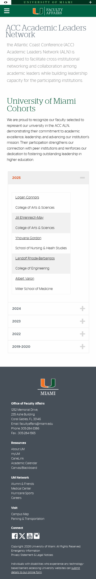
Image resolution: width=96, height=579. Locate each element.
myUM (15, 454)
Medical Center (21, 488)
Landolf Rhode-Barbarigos (35, 258)
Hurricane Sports (22, 493)
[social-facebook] (15, 536)
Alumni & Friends (22, 484)
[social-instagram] (37, 536)
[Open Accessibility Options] (5, 2)
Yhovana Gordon (28, 238)
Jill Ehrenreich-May (29, 217)
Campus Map (20, 514)
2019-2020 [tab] (21, 346)
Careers (16, 498)
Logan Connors (27, 197)
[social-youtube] (30, 536)
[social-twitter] (22, 535)
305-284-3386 (30, 428)
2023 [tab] (16, 321)
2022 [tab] (16, 334)
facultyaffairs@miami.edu (36, 423)
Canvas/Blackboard (24, 468)
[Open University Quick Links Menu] (90, 2)
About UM (18, 449)
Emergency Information (25, 550)
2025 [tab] (16, 178)
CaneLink (17, 458)
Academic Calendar (24, 463)
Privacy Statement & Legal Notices (32, 555)
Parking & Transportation (27, 518)
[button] (86, 567)
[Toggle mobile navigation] (7, 11)
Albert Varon (24, 278)
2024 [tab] (16, 308)
